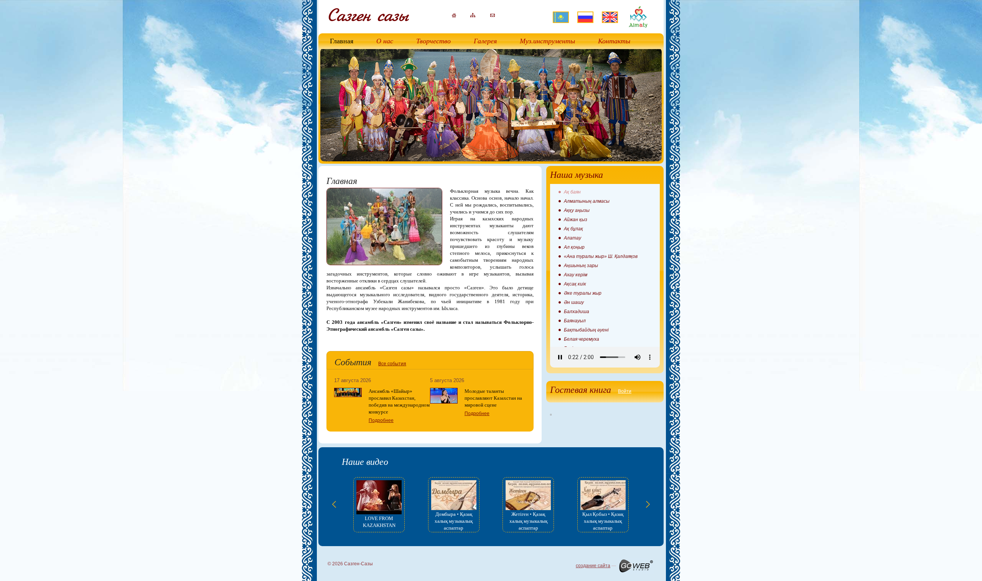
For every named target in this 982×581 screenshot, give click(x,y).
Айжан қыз (575, 219)
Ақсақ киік (575, 284)
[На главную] (454, 15)
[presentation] (334, 504)
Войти (624, 391)
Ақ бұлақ (573, 228)
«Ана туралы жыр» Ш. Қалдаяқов (601, 256)
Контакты (614, 41)
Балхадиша (576, 311)
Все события (392, 363)
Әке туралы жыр (582, 293)
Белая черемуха (581, 339)
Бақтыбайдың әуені (586, 330)
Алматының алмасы (587, 201)
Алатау (572, 238)
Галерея (485, 41)
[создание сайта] (635, 565)
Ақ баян (572, 192)
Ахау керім (575, 274)
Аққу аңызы (577, 210)
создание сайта (593, 565)
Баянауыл (575, 320)
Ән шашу (574, 302)
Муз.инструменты (547, 41)
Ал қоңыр (574, 247)
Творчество (433, 41)
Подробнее (381, 420)
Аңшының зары (581, 265)
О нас (384, 41)
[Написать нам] (492, 15)
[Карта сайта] (472, 15)
